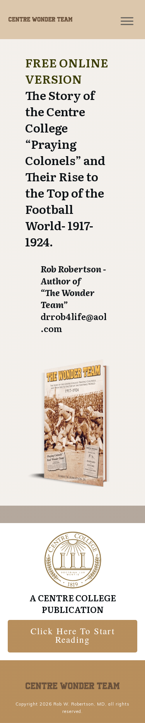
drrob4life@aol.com (74, 322)
